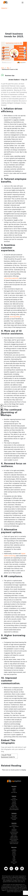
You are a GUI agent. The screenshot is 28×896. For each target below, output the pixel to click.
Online (14, 791)
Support (14, 852)
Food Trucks (14, 835)
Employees (14, 803)
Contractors (14, 830)
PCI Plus (14, 853)
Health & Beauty (14, 836)
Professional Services (14, 842)
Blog (14, 856)
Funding (14, 800)
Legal (14, 857)
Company (14, 854)
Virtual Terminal (14, 799)
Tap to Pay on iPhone (14, 808)
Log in (14, 863)
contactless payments (11, 278)
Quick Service (14, 792)
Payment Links (14, 806)
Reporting (14, 805)
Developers (14, 850)
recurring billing (14, 316)
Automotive (14, 825)
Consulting (14, 829)
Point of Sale (14, 815)
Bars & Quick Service (14, 826)
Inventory (14, 802)
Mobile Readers (14, 817)
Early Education (14, 833)
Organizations (14, 840)
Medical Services (14, 837)
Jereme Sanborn (14, 79)
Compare (14, 819)
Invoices (14, 798)
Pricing (14, 849)
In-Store (14, 788)
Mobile (14, 789)
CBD (14, 827)
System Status (14, 862)
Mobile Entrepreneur (14, 839)
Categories (4, 8)
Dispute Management (14, 809)
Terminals (14, 816)
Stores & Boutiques (14, 843)
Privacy (14, 859)
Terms (14, 860)
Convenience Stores (14, 832)
